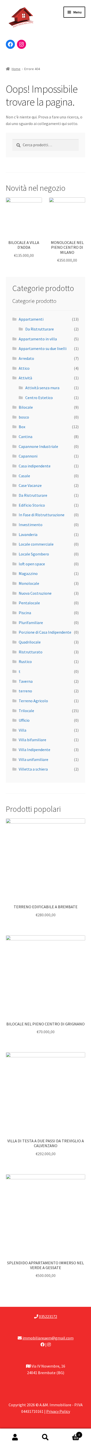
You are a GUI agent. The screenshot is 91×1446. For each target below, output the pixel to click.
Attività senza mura (42, 387)
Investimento (30, 524)
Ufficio (24, 720)
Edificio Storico (32, 505)
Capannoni (28, 456)
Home (16, 69)
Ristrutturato (30, 651)
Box (22, 426)
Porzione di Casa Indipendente (45, 632)
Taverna (26, 681)
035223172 (48, 1316)
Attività (25, 377)
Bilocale (26, 407)
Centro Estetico (39, 397)
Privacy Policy (58, 1411)
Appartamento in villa (38, 338)
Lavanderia (28, 534)
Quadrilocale (30, 642)
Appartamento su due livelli (42, 348)
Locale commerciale (36, 544)
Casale (24, 475)
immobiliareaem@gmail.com (48, 1337)
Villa (22, 730)
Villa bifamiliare (32, 739)
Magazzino (28, 573)
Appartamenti (31, 319)
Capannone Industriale (38, 446)
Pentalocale (29, 602)
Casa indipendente (35, 465)
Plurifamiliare (31, 622)
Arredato (26, 358)
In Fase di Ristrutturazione (41, 514)
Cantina (25, 436)
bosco (24, 417)
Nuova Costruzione (35, 593)
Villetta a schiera (33, 769)
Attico (24, 368)
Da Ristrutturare (39, 329)
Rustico (25, 661)
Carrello (70, 1433)
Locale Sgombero (34, 553)
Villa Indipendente (34, 749)
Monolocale (29, 583)
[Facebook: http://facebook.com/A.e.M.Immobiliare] (10, 44)
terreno (25, 690)
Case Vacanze (30, 485)
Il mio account (15, 1437)
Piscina (25, 612)
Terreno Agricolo (33, 700)
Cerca (45, 1437)
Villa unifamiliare (33, 759)
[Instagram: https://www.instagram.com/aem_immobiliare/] (21, 44)
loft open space (32, 563)
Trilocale (26, 710)
